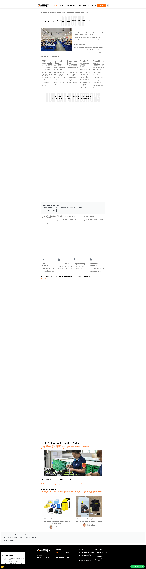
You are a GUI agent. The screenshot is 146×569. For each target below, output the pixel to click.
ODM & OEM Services (71, 5)
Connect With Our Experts (50, 210)
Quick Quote (101, 5)
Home (55, 5)
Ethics (79, 5)
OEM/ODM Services (60, 557)
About (84, 5)
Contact (94, 5)
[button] (108, 5)
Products (61, 5)
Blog (89, 5)
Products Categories (60, 555)
